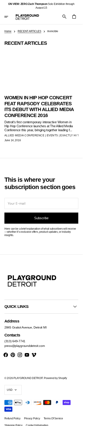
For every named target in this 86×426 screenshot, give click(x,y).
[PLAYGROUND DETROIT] (27, 16)
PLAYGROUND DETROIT (28, 378)
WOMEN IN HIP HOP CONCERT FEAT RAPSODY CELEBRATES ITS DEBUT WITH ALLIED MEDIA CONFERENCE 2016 (39, 106)
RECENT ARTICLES (29, 31)
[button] (9, 16)
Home (7, 31)
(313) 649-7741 (14, 341)
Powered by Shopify (55, 378)
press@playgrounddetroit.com (24, 346)
